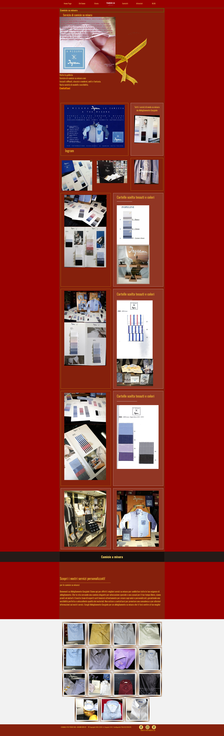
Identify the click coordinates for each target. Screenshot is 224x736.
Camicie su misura (111, 4)
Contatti (125, 3)
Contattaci (65, 88)
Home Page (68, 3)
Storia (96, 3)
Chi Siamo (82, 3)
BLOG (154, 3)
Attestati (139, 3)
